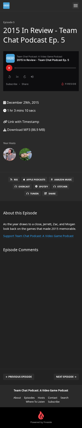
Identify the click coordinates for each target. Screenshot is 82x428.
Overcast (24, 186)
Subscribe (54, 401)
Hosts (41, 397)
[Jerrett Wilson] (9, 155)
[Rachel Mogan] (25, 155)
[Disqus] (41, 308)
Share (52, 193)
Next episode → (66, 376)
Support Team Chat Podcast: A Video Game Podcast (38, 236)
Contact (52, 397)
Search (64, 397)
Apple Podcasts (35, 179)
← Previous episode (19, 376)
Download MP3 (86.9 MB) (25, 129)
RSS (16, 179)
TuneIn (34, 193)
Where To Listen (35, 401)
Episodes (29, 397)
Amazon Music (63, 179)
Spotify (43, 186)
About (17, 397)
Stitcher (62, 186)
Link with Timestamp (23, 121)
